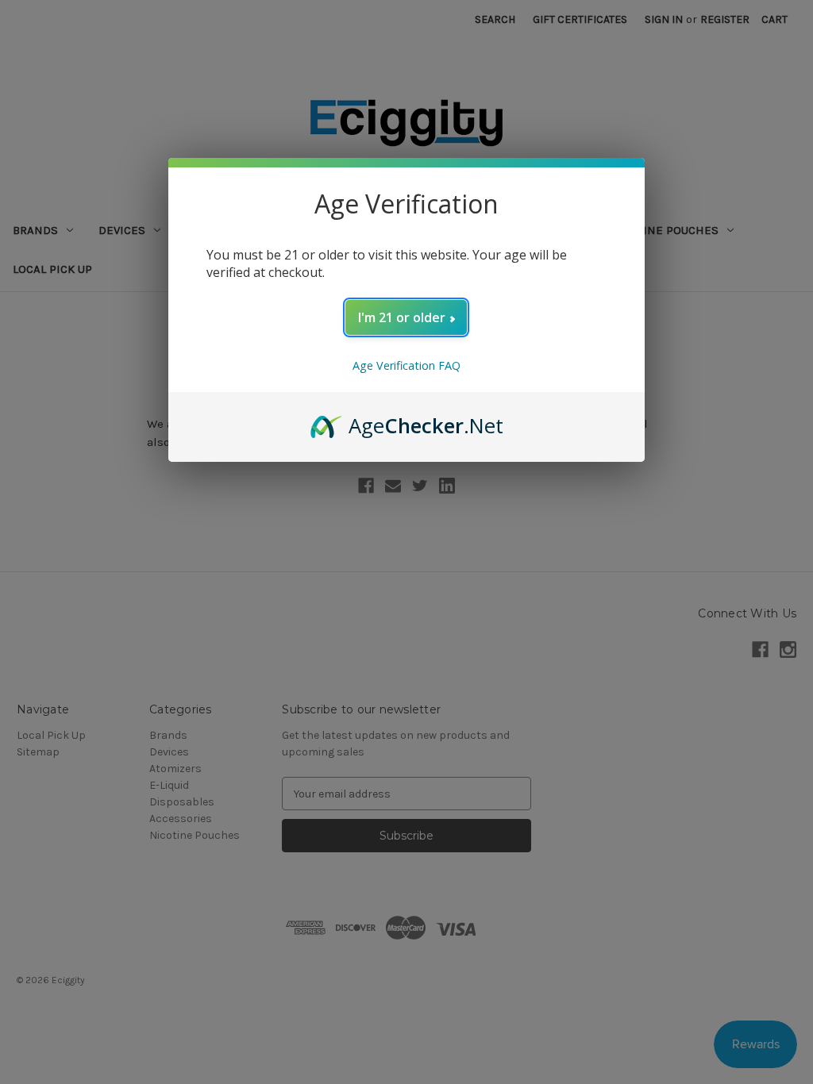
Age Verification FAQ (406, 365)
